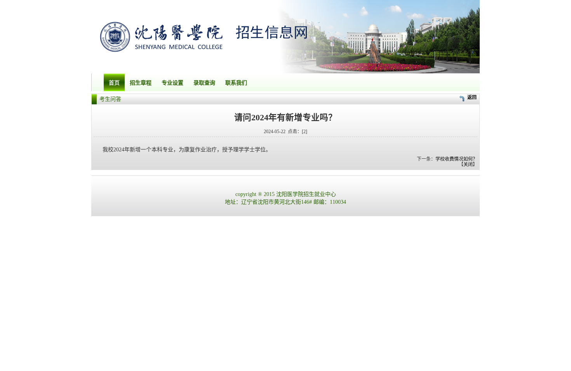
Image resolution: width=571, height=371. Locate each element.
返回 (472, 97)
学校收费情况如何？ (456, 159)
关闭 (468, 164)
